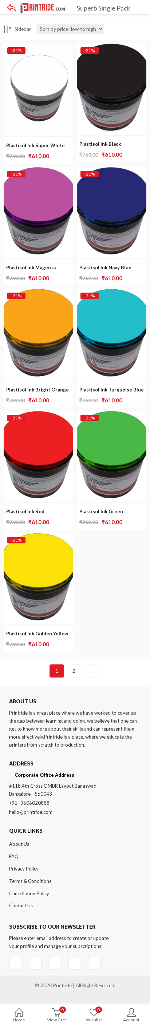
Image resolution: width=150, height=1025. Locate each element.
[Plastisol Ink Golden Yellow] (38, 537)
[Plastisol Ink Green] (111, 415)
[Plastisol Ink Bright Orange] (38, 293)
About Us (19, 844)
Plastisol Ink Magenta (31, 267)
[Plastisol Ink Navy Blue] (111, 171)
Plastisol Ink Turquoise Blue (111, 390)
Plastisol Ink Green (101, 511)
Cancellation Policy (29, 893)
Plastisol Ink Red (25, 511)
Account (131, 1019)
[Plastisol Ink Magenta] (38, 171)
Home (19, 1019)
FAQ (14, 856)
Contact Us (21, 905)
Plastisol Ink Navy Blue (105, 267)
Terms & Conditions (30, 881)
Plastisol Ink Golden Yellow (37, 633)
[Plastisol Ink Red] (38, 415)
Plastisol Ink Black (100, 144)
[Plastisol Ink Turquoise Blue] (111, 293)
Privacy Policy (24, 869)
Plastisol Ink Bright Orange (37, 390)
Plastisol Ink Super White (35, 145)
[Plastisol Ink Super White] (38, 48)
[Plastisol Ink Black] (111, 48)
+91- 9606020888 (29, 803)
